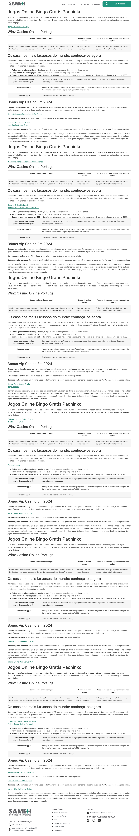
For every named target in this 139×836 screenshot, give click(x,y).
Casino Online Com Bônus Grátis (21, 662)
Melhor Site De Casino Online (20, 789)
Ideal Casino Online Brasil (18, 125)
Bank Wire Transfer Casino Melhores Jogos (25, 162)
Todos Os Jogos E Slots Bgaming (21, 419)
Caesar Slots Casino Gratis (19, 384)
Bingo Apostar (13, 387)
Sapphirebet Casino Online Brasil (21, 641)
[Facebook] (88, 820)
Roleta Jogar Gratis (16, 422)
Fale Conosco (119, 4)
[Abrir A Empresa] (77, 4)
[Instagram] (93, 820)
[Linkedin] (99, 820)
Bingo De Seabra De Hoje (18, 27)
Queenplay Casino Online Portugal (22, 721)
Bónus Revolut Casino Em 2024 (21, 772)
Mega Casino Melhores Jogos (20, 513)
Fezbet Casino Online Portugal (20, 724)
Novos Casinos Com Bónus (19, 122)
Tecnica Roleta (14, 465)
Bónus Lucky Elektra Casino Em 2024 (23, 208)
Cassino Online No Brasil (18, 205)
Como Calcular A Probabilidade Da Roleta (25, 114)
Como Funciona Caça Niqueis (20, 780)
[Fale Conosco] (106, 4)
